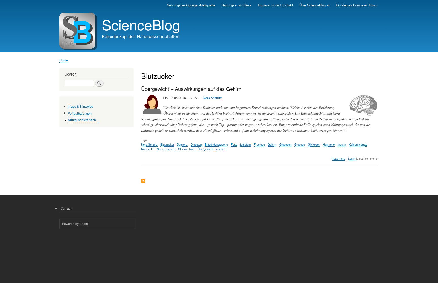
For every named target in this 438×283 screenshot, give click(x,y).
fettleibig (245, 144)
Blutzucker (167, 144)
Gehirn (272, 144)
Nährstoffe (147, 149)
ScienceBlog (141, 24)
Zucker (220, 149)
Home (63, 60)
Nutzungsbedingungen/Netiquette (191, 5)
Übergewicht (205, 149)
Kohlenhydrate (358, 144)
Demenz (182, 144)
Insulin (342, 144)
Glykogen (314, 144)
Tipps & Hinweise (80, 106)
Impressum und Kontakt (275, 5)
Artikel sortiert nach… (83, 119)
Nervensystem (166, 149)
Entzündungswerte (216, 144)
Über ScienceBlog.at (314, 5)
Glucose (299, 144)
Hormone (329, 144)
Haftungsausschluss (236, 5)
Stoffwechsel (186, 149)
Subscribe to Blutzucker (143, 181)
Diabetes (196, 144)
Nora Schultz (212, 97)
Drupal (84, 223)
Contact (66, 208)
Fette (234, 144)
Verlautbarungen (80, 113)
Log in (351, 158)
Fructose (259, 144)
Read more (338, 159)
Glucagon (285, 144)
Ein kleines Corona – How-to (356, 5)
